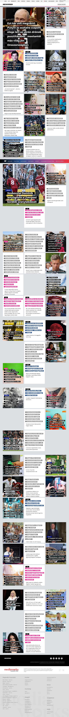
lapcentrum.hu (50, 705)
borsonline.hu (50, 687)
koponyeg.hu (49, 702)
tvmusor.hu (49, 680)
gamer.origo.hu (28, 704)
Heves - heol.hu (6, 694)
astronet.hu (27, 699)
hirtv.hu (26, 683)
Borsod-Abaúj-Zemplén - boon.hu (10, 684)
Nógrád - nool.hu (6, 699)
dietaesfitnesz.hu (28, 712)
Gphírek (37, 1)
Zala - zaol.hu (6, 708)
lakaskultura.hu (28, 702)
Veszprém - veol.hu (7, 707)
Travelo (33, 1)
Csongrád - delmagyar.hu (8, 686)
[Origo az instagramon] (56, 658)
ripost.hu (49, 688)
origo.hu (26, 684)
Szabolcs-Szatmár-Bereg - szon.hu (10, 702)
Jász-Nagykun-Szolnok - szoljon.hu (10, 695)
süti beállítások (51, 662)
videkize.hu (49, 679)
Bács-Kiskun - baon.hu (7, 679)
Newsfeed (23, 1)
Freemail (28, 1)
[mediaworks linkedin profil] (63, 670)
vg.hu (26, 691)
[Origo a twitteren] (54, 658)
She (41, 1)
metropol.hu (49, 690)
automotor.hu (27, 701)
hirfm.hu (48, 713)
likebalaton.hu (28, 706)
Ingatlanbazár (51, 1)
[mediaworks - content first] (11, 670)
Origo (5, 1)
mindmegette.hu (28, 709)
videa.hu (49, 703)
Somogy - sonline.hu (7, 700)
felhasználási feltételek (44, 662)
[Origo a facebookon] (51, 658)
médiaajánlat (62, 662)
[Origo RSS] (62, 658)
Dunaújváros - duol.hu (7, 687)
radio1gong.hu (50, 711)
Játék (57, 1)
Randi (46, 1)
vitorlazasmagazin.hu (51, 677)
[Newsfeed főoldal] (7, 658)
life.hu (48, 692)
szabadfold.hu (28, 681)
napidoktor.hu (28, 707)
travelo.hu (27, 710)
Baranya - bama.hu (7, 681)
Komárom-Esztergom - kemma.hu (10, 697)
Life (9, 1)
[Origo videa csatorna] (59, 658)
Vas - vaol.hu (5, 705)
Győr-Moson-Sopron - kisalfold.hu (10, 691)
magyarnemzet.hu (29, 679)
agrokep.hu (27, 693)
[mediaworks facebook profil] (60, 670)
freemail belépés (61, 4)
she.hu (48, 693)
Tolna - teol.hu (6, 704)
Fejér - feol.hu (6, 689)
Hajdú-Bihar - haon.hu (7, 692)
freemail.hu (49, 700)
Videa (19, 1)
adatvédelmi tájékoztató (34, 662)
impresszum (57, 662)
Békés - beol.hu (6, 683)
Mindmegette (13, 1)
